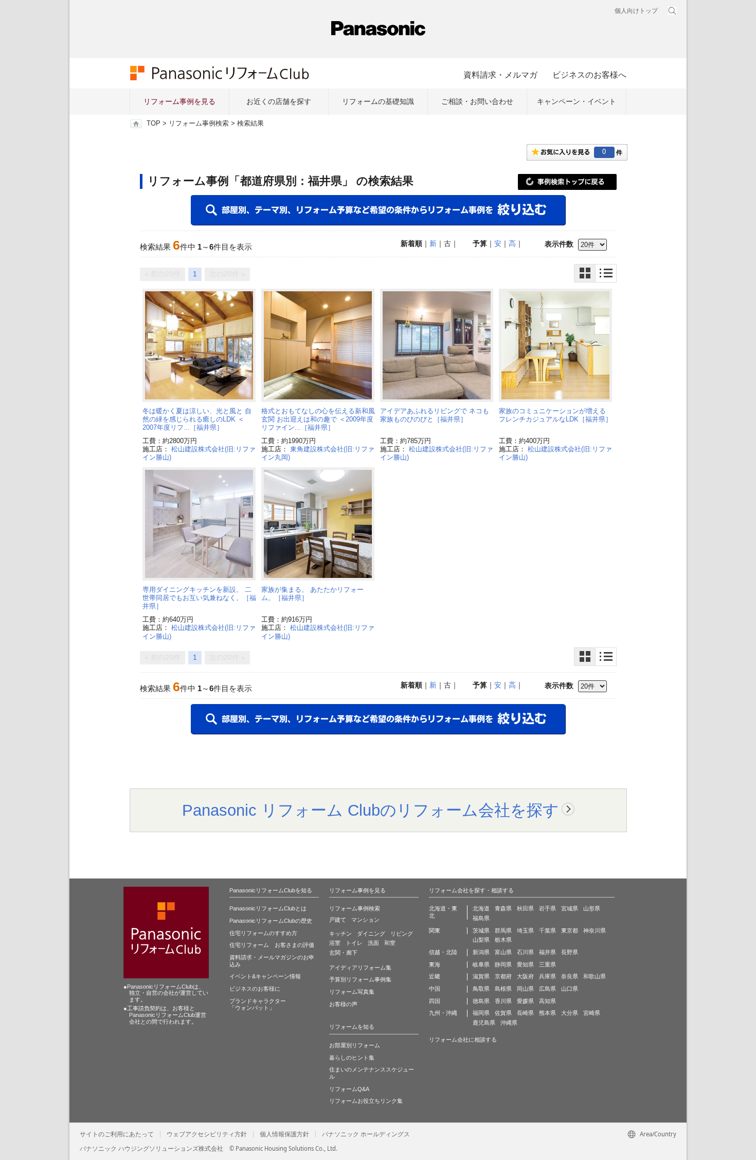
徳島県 (481, 1001)
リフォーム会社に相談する (463, 1039)
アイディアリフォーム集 (360, 967)
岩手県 (547, 908)
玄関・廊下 (343, 953)
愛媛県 (525, 1001)
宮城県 (569, 908)
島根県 (503, 989)
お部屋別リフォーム (354, 1045)
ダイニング (371, 933)
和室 (389, 943)
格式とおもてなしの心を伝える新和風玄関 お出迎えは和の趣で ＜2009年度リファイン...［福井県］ (318, 419)
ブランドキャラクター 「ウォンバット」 (257, 1004)
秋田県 (525, 908)
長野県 (569, 952)
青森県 (503, 908)
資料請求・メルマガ (500, 74)
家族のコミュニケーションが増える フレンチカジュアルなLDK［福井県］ (555, 415)
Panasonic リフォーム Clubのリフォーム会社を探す (370, 810)
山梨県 (481, 940)
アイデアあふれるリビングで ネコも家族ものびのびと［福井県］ (434, 415)
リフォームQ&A (349, 1089)
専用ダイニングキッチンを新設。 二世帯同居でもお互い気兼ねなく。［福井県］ (199, 598)
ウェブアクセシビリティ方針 (207, 1134)
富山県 (503, 952)
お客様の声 (343, 1004)
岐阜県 (481, 964)
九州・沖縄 (443, 1013)
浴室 (334, 943)
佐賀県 (503, 1013)
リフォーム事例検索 (199, 123)
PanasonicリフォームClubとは (268, 908)
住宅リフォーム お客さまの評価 (271, 945)
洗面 (373, 943)
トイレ (354, 943)
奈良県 (569, 976)
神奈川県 (594, 930)
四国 (434, 1001)
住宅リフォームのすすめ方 (263, 933)
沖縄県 (508, 1023)
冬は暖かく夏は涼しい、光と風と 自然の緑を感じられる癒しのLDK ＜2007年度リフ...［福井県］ (196, 419)
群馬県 (503, 930)
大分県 (569, 1013)
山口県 (569, 989)
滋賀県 (481, 976)
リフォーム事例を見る (179, 101)
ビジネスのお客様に (254, 989)
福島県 (481, 918)
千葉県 (547, 930)
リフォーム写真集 (351, 992)
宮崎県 (591, 1013)
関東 (434, 930)
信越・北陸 (443, 952)
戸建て (337, 920)
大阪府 (525, 976)
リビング (401, 933)
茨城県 (481, 930)
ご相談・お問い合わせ (477, 101)
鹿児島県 (484, 1023)
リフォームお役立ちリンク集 (366, 1101)
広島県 (547, 989)
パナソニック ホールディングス (366, 1134)
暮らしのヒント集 (351, 1057)
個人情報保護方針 (284, 1134)
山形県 (591, 908)
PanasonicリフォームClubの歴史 (270, 921)
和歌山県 (594, 976)
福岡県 (481, 1013)
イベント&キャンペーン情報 (265, 976)
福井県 (547, 952)
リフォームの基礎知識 (378, 101)
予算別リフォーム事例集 (360, 979)
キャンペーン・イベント (576, 101)
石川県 (525, 952)
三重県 (547, 964)
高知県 (547, 1001)
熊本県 (547, 1013)
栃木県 (503, 940)
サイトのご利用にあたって (117, 1134)
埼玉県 (525, 930)
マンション (365, 920)
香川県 (503, 1001)
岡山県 (525, 989)
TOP (153, 123)
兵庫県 (547, 976)
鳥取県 (481, 989)
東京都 (569, 930)
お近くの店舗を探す (278, 101)
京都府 (503, 976)
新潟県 (481, 952)
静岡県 (503, 964)
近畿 (434, 976)
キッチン (340, 933)
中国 (434, 989)
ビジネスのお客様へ (589, 74)
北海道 (481, 908)
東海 (434, 964)
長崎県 (525, 1013)
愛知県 (525, 964)
